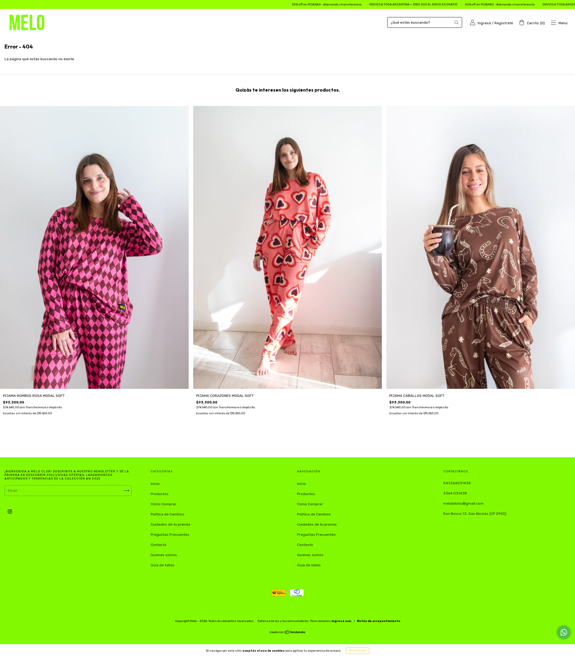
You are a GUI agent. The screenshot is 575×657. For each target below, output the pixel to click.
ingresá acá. (342, 621)
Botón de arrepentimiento (378, 621)
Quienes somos (164, 555)
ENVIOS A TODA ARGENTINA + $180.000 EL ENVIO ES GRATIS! (367, 4)
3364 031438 (455, 493)
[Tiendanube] (287, 633)
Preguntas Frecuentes (170, 534)
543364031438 (457, 483)
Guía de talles (162, 565)
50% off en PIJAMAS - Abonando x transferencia (281, 4)
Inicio (155, 484)
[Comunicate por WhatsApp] (564, 632)
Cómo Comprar (163, 504)
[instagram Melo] (9, 511)
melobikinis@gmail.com (463, 503)
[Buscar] (456, 22)
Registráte (503, 23)
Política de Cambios (167, 514)
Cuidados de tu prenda (170, 524)
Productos (160, 494)
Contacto (159, 545)
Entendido (357, 650)
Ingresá (484, 23)
